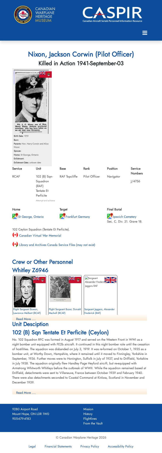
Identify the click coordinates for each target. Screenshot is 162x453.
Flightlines (90, 418)
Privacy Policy (89, 446)
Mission (88, 409)
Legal (32, 446)
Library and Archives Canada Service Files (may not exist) (56, 245)
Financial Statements (58, 446)
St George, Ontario (31, 216)
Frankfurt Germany (78, 216)
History (87, 414)
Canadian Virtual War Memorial (39, 235)
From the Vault (93, 423)
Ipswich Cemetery (124, 216)
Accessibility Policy (120, 446)
